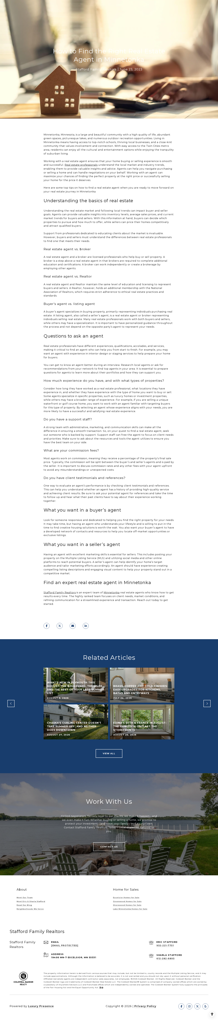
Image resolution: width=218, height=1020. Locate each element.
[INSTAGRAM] (189, 1006)
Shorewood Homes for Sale (127, 905)
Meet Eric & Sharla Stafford (31, 901)
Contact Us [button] (109, 846)
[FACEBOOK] (181, 1006)
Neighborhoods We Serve (30, 909)
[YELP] (205, 1006)
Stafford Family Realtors (60, 592)
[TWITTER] (197, 1006)
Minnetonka (112, 592)
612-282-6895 (165, 958)
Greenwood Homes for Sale (127, 901)
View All (109, 753)
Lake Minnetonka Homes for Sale (130, 909)
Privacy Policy (145, 1006)
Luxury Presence (41, 1006)
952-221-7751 (165, 945)
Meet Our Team (25, 898)
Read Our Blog (24, 905)
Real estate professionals (81, 165)
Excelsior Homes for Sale (126, 898)
